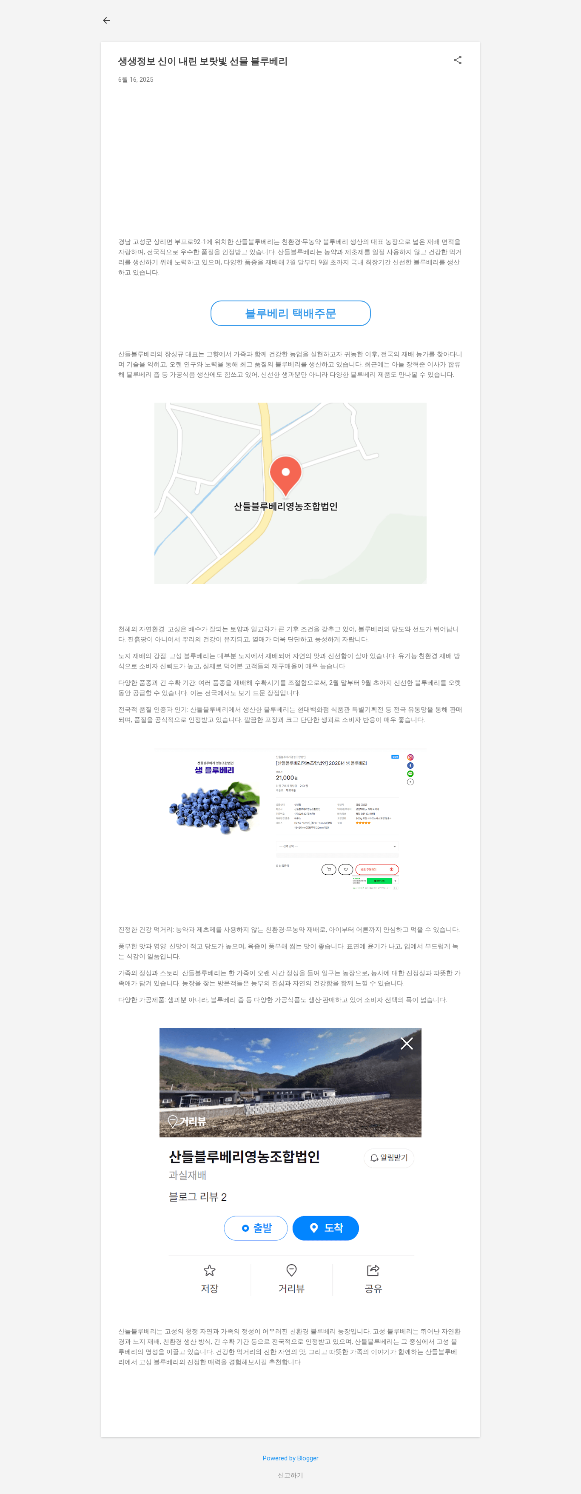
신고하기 (290, 1475)
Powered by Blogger (291, 1458)
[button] (458, 61)
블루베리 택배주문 (290, 313)
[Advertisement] (290, 154)
